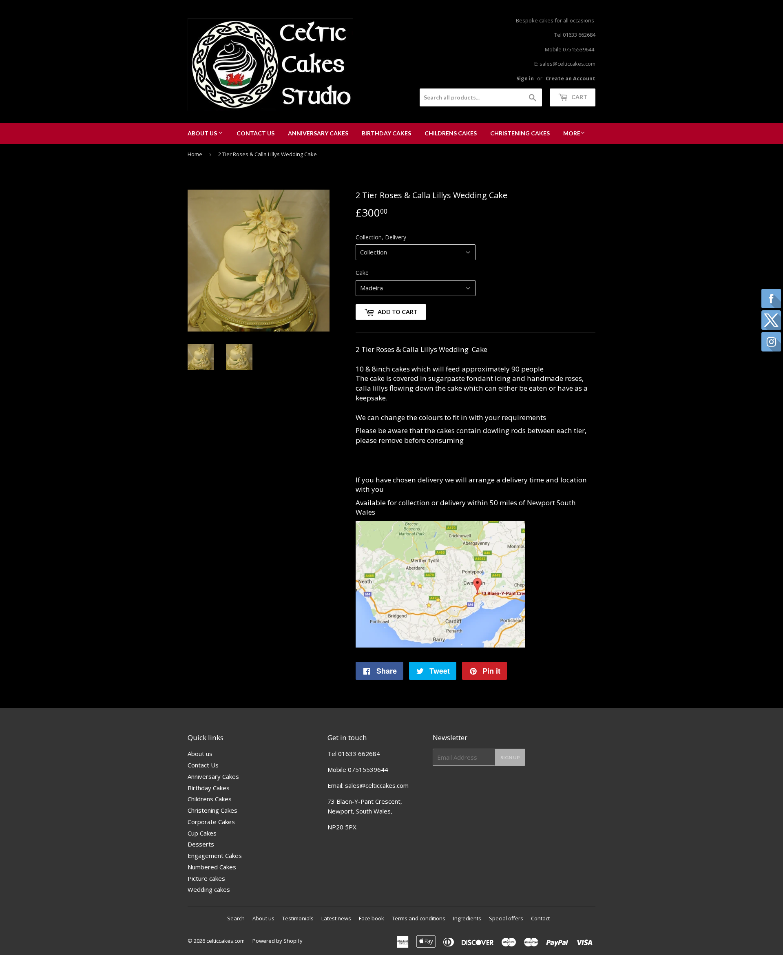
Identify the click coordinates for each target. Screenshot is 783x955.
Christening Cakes (520, 133)
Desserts (201, 844)
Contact (540, 918)
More (571, 133)
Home (195, 154)
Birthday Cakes (386, 133)
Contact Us (255, 133)
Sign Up (510, 757)
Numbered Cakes (212, 867)
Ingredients (467, 918)
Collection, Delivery (381, 237)
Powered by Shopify (277, 940)
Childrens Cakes (451, 133)
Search (236, 918)
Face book (371, 918)
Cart (578, 96)
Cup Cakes (202, 833)
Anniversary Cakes (318, 133)
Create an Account (570, 78)
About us (203, 133)
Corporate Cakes (211, 822)
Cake (362, 272)
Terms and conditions (418, 918)
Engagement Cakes (215, 855)
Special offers (506, 918)
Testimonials (298, 918)
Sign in (525, 78)
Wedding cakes (209, 889)
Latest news (336, 918)
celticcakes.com (225, 940)
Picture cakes (206, 878)
